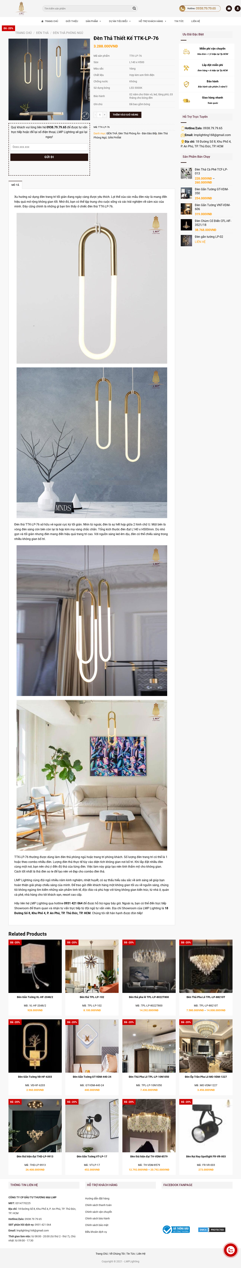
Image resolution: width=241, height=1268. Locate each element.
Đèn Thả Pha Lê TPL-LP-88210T (206, 997)
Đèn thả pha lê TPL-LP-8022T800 (149, 997)
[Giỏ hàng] (229, 8)
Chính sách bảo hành (97, 1218)
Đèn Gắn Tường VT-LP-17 (92, 1156)
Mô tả (15, 185)
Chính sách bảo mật (96, 1225)
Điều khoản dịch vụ (96, 1231)
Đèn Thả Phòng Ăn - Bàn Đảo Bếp (137, 133)
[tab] (15, 185)
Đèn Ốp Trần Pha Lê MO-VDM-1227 (206, 1076)
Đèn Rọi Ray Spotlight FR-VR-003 (206, 1156)
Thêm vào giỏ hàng (125, 114)
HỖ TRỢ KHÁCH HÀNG (151, 21)
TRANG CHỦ (51, 21)
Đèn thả (19, 524)
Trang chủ (23, 33)
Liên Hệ (141, 1253)
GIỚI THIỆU (72, 21)
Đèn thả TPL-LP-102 (92, 997)
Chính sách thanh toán (98, 1205)
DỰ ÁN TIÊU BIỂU (118, 21)
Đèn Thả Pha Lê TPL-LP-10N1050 (149, 1076)
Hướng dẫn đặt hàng (97, 1198)
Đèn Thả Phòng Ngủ (68, 33)
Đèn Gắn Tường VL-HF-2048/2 (35, 997)
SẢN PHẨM (92, 21)
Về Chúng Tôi (117, 1253)
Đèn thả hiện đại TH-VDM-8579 (149, 1156)
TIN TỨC (179, 21)
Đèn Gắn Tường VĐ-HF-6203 (35, 1076)
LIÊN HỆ (195, 21)
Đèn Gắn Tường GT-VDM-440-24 (92, 1076)
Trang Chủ (102, 1253)
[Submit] (134, 8)
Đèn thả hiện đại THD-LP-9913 (35, 1156)
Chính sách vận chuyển (98, 1211)
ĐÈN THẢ (42, 33)
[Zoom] (85, 115)
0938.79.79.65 (212, 128)
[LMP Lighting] (22, 8)
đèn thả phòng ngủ (73, 857)
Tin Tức (130, 1253)
